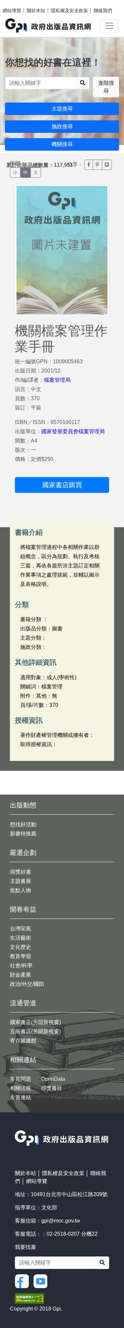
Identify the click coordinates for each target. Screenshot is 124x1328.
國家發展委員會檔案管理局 (73, 431)
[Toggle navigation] (109, 25)
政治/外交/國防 (27, 984)
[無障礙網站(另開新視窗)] (29, 1298)
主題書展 (20, 881)
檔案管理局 (57, 380)
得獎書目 (51, 1088)
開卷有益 (23, 909)
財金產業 (20, 975)
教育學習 (20, 956)
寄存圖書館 (23, 1040)
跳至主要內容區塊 (18, 3)
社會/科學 (21, 965)
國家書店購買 (62, 485)
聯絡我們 (103, 10)
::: (17, 1126)
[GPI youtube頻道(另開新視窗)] (42, 1280)
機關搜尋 (62, 144)
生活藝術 (20, 938)
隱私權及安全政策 (69, 10)
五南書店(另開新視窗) (35, 1031)
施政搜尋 (62, 126)
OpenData (53, 1079)
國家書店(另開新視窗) (35, 1022)
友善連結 (20, 1097)
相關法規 (20, 1088)
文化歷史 (20, 947)
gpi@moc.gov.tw (60, 1220)
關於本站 (36, 10)
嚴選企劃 (23, 852)
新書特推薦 (23, 833)
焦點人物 (20, 890)
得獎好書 (20, 872)
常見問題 (20, 1079)
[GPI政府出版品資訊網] (48, 25)
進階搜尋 (106, 87)
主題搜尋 (62, 108)
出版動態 (23, 805)
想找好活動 (23, 824)
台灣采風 (20, 928)
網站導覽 (12, 10)
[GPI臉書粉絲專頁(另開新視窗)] (23, 1280)
